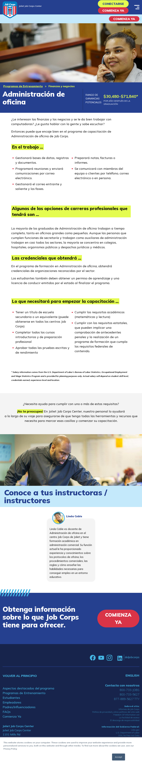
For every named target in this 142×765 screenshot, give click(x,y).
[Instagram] (109, 657)
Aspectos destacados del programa (28, 688)
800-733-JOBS (129, 690)
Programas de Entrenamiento (23, 86)
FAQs (7, 712)
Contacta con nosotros (122, 685)
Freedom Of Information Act (126, 714)
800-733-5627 (129, 694)
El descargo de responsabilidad (124, 720)
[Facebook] (93, 657)
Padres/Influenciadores (19, 707)
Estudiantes (11, 698)
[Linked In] (119, 657)
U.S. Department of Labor (127, 732)
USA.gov (135, 730)
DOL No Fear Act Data (128, 735)
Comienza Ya (113, 11)
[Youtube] (101, 657)
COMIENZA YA (124, 19)
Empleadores (12, 702)
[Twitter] (115, 657)
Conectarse (113, 4)
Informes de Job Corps (129, 709)
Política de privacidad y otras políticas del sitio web (115, 712)
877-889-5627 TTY (126, 699)
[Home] (10, 9)
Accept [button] (118, 757)
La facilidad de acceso (129, 717)
